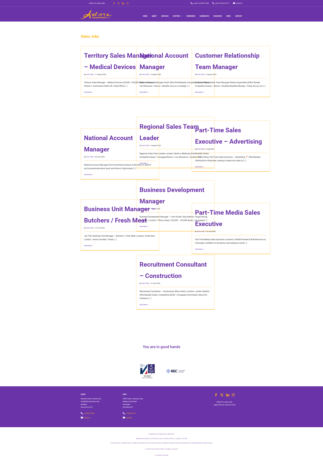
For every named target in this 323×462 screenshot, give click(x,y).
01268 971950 (89, 413)
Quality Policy (126, 443)
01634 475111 (131, 413)
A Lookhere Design (161, 455)
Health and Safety (138, 443)
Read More (88, 92)
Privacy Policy (115, 443)
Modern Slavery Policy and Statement (176, 443)
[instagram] (127, 3)
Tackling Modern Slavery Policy (202, 443)
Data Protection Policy (154, 443)
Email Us (87, 418)
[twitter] (119, 3)
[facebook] (114, 3)
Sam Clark (89, 74)
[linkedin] (123, 3)
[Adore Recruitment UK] (96, 11)
